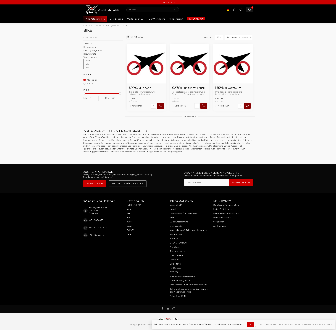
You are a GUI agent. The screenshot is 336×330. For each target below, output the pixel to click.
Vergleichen (137, 106)
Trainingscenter (112, 25)
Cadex (129, 234)
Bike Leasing (116, 19)
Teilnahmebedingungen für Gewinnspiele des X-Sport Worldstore (189, 290)
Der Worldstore (157, 19)
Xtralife (90, 83)
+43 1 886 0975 (96, 220)
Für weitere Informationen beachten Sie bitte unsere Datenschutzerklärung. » (299, 324)
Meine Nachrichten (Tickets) (226, 213)
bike (125, 25)
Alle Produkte (219, 226)
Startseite (87, 25)
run (87, 67)
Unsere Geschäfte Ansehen (127, 183)
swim (88, 61)
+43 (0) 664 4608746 (98, 228)
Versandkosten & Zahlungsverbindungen (188, 230)
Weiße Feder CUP (136, 19)
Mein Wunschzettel (222, 217)
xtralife (98, 25)
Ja (250, 324)
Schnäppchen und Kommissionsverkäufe (189, 285)
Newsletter (175, 247)
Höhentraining (89, 47)
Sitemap (174, 238)
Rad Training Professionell (189, 88)
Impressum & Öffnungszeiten (183, 213)
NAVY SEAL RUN (178, 296)
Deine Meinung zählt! (180, 280)
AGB (172, 217)
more (129, 222)
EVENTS (130, 230)
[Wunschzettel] (241, 9)
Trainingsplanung (177, 251)
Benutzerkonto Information (226, 205)
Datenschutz (176, 226)
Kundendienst (176, 19)
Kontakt (173, 209)
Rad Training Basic (140, 88)
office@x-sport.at (97, 235)
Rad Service (175, 268)
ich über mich (176, 234)
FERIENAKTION (196, 19)
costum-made (176, 255)
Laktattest (175, 259)
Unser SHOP (176, 205)
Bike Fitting (175, 264)
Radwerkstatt (89, 54)
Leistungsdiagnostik (92, 50)
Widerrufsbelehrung (179, 222)
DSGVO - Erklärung (179, 243)
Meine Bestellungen (222, 209)
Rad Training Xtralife (228, 88)
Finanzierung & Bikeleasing (182, 276)
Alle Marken (92, 80)
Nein (260, 324)
